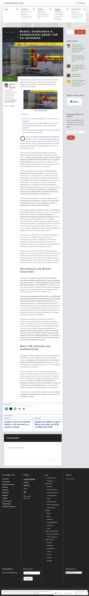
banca (26, 485)
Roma (48, 516)
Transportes (51, 507)
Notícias (10, 79)
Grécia (49, 513)
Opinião (4, 498)
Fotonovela (51, 548)
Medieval (50, 519)
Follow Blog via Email (75, 115)
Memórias (5, 493)
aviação (12, 106)
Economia (5, 479)
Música (49, 551)
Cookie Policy (36, 593)
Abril (48, 528)
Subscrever (80, 32)
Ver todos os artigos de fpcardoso (10, 101)
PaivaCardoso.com (14, 3)
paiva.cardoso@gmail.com (10, 573)
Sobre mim (50, 481)
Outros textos (77, 13)
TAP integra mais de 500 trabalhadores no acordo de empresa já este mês (78, 67)
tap (24, 494)
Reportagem (6, 504)
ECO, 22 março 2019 (41, 110)
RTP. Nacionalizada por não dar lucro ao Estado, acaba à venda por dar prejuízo (78, 83)
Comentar (53, 460)
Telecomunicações (53, 504)
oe (24, 492)
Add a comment (10, 40)
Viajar (49, 554)
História (43, 13)
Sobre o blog (51, 478)
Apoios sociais (52, 489)
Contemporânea (52, 522)
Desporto (50, 545)
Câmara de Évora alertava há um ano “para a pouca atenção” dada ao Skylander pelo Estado (78, 48)
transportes (26, 498)
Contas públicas (52, 492)
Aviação (49, 486)
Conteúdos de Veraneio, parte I (77, 75)
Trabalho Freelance (60, 14)
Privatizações (51, 501)
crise (25, 488)
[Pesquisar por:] (31, 574)
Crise (48, 498)
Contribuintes (51, 495)
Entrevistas (6, 482)
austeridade (29, 479)
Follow (71, 138)
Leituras (5, 490)
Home (6, 9)
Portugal (50, 525)
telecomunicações (27, 496)
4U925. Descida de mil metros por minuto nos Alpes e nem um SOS (78, 58)
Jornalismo (26, 13)
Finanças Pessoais (8, 484)
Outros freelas (52, 537)
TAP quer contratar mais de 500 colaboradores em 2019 (40, 123)
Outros (49, 557)
